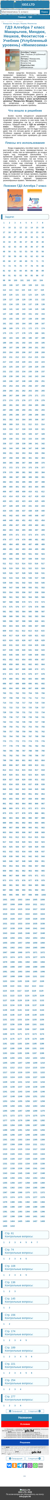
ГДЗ (30, 17)
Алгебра (19, 22)
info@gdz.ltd (25, 1496)
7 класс (10, 22)
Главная (22, 17)
